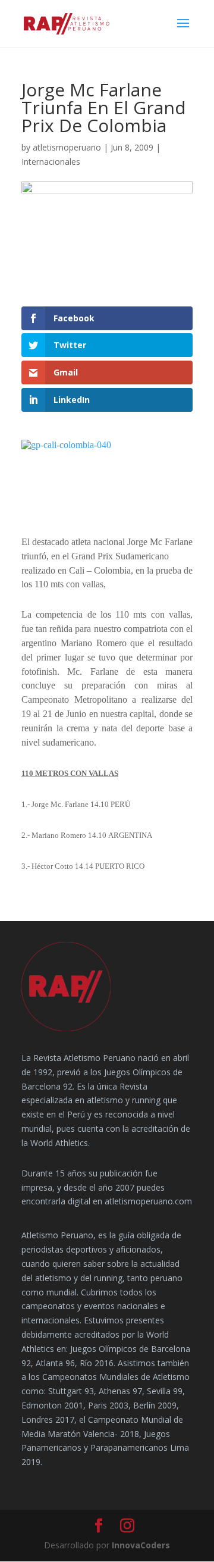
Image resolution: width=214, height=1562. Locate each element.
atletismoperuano (67, 147)
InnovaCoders (141, 1545)
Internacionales (50, 161)
